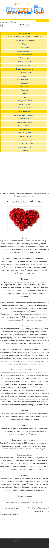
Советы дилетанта (24, 65)
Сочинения (24, 47)
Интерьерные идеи (24, 122)
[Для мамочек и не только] (24, 14)
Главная (3, 193)
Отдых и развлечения (24, 69)
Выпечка (24, 90)
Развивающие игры (24, 140)
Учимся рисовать (24, 147)
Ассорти (24, 76)
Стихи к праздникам (24, 133)
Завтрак (24, 94)
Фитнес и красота (24, 126)
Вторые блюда (24, 104)
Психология (24, 58)
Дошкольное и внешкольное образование (24, 37)
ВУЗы (24, 44)
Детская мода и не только (24, 115)
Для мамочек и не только (27, 541)
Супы (24, 97)
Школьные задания (24, 51)
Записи (11, 193)
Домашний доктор (24, 55)
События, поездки (24, 79)
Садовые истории (24, 72)
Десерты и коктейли (24, 108)
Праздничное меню (24, 101)
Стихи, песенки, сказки (24, 143)
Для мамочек (24, 112)
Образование (24, 33)
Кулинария (24, 87)
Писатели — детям (24, 136)
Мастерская (24, 129)
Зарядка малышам (24, 118)
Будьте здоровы (24, 62)
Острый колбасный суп (12, 508)
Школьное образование (24, 40)
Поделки (24, 150)
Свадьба (24, 83)
